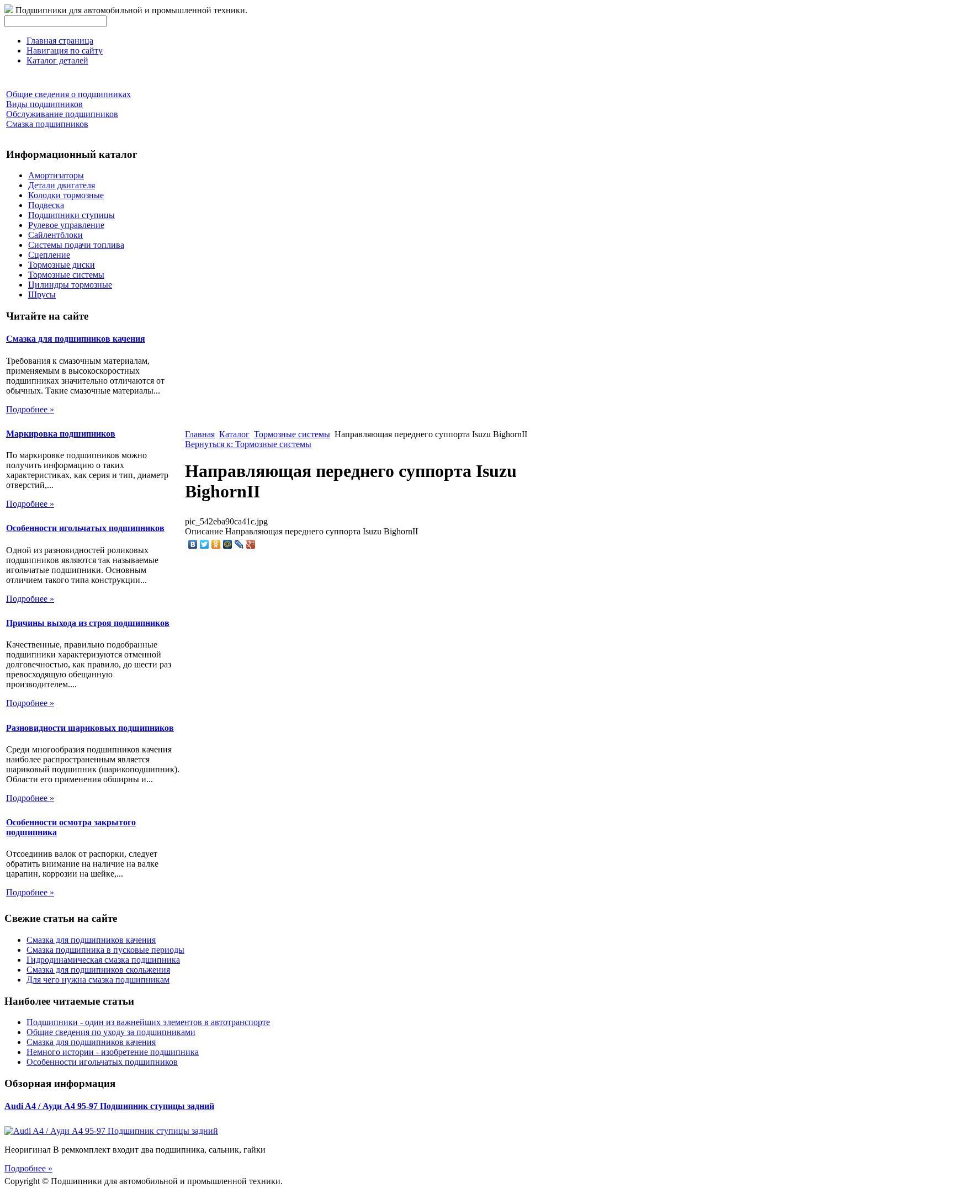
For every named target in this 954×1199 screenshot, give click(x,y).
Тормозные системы (66, 274)
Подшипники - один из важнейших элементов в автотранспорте (148, 1022)
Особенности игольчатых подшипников (85, 528)
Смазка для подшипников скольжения (98, 969)
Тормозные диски (61, 264)
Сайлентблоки (55, 235)
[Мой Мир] (228, 544)
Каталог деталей (57, 60)
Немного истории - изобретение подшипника (112, 1052)
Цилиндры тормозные (70, 284)
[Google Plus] (251, 544)
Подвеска (46, 205)
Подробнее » (30, 409)
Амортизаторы (56, 175)
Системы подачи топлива (76, 245)
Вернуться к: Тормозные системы (248, 444)
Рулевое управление (66, 225)
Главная (200, 434)
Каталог (234, 434)
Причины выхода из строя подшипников (87, 623)
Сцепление (49, 254)
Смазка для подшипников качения (75, 338)
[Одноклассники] (216, 544)
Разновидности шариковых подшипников (90, 728)
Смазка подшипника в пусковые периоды (105, 949)
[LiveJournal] (239, 544)
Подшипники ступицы (71, 215)
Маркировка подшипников (60, 433)
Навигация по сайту (64, 50)
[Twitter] (204, 544)
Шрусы (42, 294)
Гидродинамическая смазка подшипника (103, 959)
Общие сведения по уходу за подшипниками (110, 1032)
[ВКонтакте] (193, 544)
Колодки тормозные (66, 195)
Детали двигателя (61, 185)
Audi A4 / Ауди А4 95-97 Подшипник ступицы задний (109, 1106)
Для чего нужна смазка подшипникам (97, 979)
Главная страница (59, 40)
